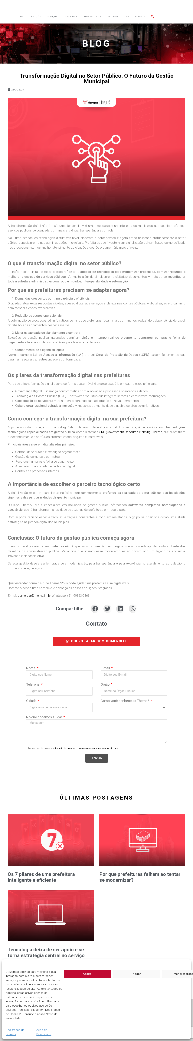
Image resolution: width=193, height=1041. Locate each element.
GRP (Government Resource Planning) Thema (130, 432)
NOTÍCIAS (113, 16)
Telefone (33, 684)
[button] (95, 609)
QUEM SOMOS (70, 16)
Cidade (31, 701)
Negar (136, 974)
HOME (22, 16)
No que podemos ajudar (44, 717)
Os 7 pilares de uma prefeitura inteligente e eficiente (41, 877)
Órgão (105, 684)
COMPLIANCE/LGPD (92, 16)
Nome (31, 668)
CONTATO (140, 16)
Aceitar (88, 974)
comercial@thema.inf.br (35, 595)
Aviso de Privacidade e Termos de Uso (98, 748)
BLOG (126, 16)
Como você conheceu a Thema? (125, 701)
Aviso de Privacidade (43, 1032)
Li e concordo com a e (73, 748)
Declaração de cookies (15, 1032)
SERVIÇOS (52, 16)
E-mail (106, 668)
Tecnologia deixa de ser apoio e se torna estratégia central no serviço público (46, 955)
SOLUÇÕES (36, 16)
